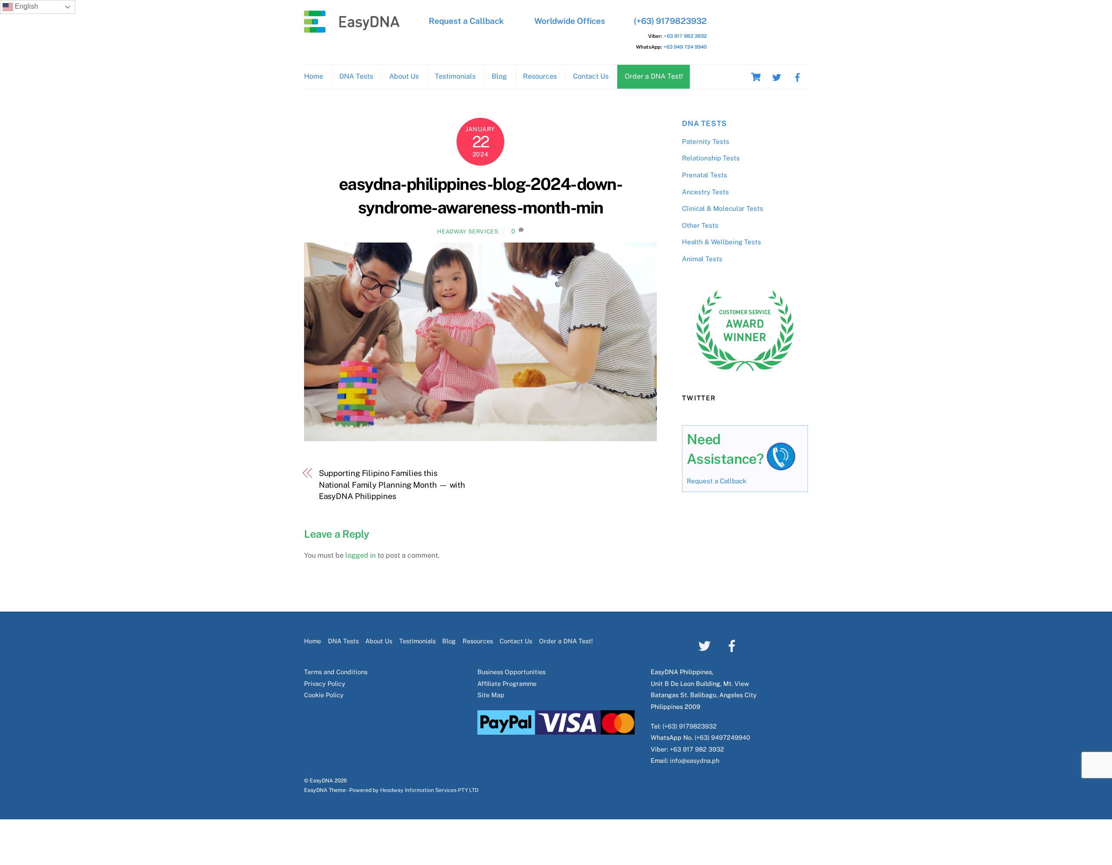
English (25, 6)
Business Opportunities (511, 671)
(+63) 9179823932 (670, 21)
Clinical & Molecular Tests (722, 208)
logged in (360, 555)
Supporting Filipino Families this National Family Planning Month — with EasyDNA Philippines (392, 485)
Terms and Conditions (335, 671)
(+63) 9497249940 (722, 737)
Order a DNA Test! (654, 76)
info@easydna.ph (694, 760)
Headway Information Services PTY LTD (429, 790)
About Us (404, 76)
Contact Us (591, 76)
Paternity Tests (705, 141)
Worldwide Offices (569, 21)
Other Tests (700, 225)
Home (313, 76)
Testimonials (455, 76)
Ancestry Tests (705, 192)
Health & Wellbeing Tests (721, 242)
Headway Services (467, 231)
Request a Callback (466, 21)
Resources (540, 76)
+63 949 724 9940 (685, 47)
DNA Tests (356, 76)
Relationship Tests (711, 158)
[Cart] (755, 77)
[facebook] (797, 76)
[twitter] (776, 76)
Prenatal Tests (704, 175)
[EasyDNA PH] (352, 28)
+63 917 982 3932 (685, 36)
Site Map (490, 695)
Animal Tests (702, 259)
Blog (499, 76)
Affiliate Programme (506, 683)
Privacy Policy (324, 683)
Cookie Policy (324, 695)
